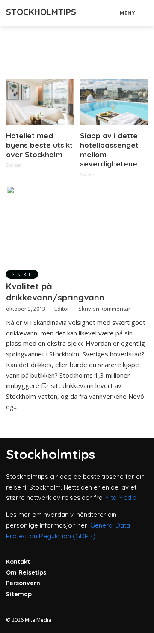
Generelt (22, 274)
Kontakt (18, 562)
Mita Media (120, 497)
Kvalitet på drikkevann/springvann (55, 292)
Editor (61, 308)
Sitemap (19, 594)
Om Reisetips (26, 572)
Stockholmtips (41, 11)
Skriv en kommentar (104, 308)
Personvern (23, 583)
